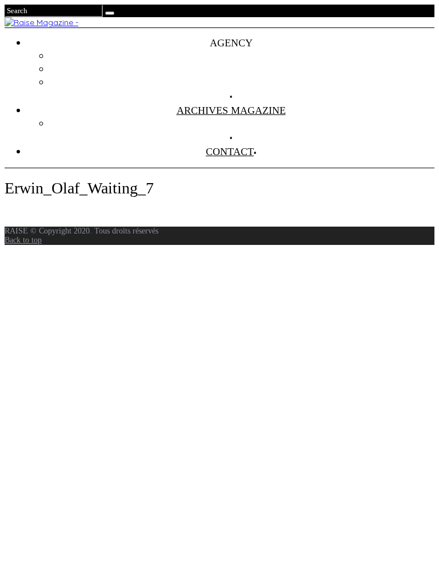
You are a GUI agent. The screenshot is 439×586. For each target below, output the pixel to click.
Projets (242, 56)
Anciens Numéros (242, 123)
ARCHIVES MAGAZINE (231, 110)
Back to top (23, 240)
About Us (242, 82)
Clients (242, 69)
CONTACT (230, 151)
